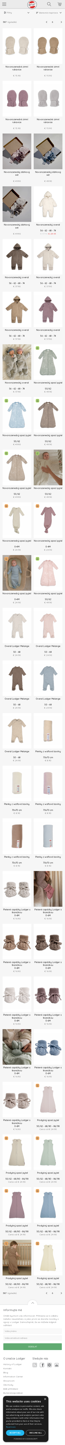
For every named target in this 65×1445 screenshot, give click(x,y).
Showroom (9, 1380)
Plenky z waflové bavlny (48, 751)
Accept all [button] (15, 1432)
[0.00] (55, 4)
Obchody (8, 1384)
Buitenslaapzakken (13, 1393)
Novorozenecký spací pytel (48, 382)
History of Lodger (12, 1364)
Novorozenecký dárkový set (17, 173)
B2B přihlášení (10, 1389)
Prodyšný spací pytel (48, 1120)
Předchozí (48, 22)
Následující (56, 22)
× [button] (45, 1399)
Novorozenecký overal (48, 224)
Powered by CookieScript (25, 1439)
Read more (11, 1427)
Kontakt (7, 1368)
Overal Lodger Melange (17, 646)
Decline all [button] (35, 1432)
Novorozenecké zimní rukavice (17, 68)
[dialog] (25, 1419)
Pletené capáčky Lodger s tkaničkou (16, 911)
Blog (5, 1372)
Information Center (13, 1376)
